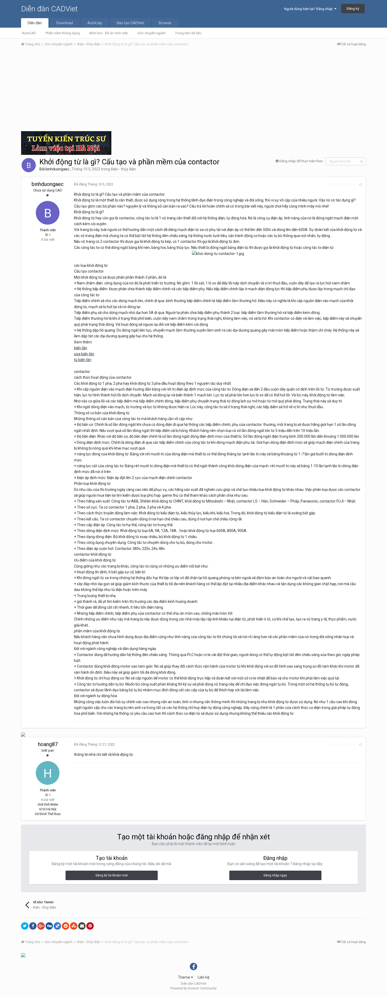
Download (64, 23)
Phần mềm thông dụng (63, 33)
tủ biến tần (82, 360)
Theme (184, 977)
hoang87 (48, 744)
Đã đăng (93, 184)
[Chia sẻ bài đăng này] (360, 184)
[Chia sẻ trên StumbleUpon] (73, 926)
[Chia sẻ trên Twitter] (24, 926)
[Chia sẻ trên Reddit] (65, 926)
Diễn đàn (35, 23)
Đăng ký (353, 9)
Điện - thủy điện (123, 169)
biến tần (80, 348)
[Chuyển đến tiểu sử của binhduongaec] (29, 165)
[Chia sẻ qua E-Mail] (82, 926)
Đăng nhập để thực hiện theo (301, 161)
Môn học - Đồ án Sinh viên (108, 33)
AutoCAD (29, 33)
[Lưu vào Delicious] (57, 926)
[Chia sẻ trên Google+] (41, 926)
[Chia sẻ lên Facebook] (33, 926)
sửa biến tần (84, 354)
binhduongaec (57, 169)
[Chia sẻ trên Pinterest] (90, 926)
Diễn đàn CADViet (49, 8)
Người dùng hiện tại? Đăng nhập (309, 9)
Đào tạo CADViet (130, 23)
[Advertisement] (193, 90)
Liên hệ (203, 977)
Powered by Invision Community (193, 988)
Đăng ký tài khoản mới (112, 875)
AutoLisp (94, 23)
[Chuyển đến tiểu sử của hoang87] (47, 773)
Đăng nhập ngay (275, 875)
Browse (165, 23)
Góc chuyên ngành (151, 33)
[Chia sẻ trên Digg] (49, 926)
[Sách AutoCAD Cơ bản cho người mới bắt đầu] (23, 955)
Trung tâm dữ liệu (188, 33)
